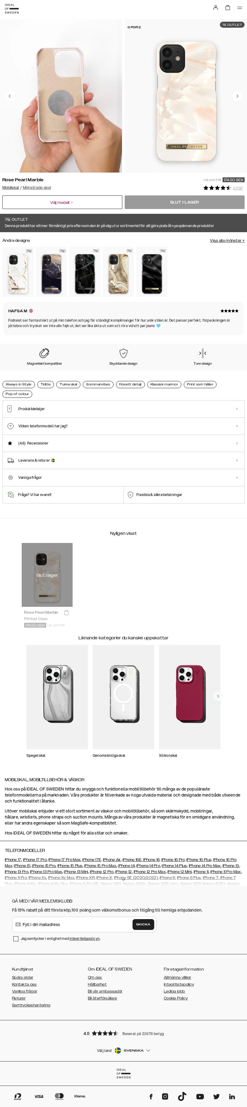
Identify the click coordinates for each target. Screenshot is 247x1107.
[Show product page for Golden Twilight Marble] (51, 272)
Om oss (95, 977)
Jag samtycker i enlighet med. (60, 938)
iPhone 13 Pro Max (46, 872)
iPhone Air (112, 860)
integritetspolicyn (85, 938)
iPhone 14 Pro (148, 866)
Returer (19, 998)
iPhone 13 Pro (16, 872)
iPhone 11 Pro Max (225, 872)
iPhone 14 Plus (174, 866)
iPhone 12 (123, 872)
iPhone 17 (13, 860)
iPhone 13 (231, 866)
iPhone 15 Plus (70, 866)
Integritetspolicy (179, 984)
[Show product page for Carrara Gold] (17, 272)
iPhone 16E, (133, 860)
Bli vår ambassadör (105, 991)
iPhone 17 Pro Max (64, 860)
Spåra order (22, 977)
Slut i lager (184, 202)
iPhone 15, (22, 866)
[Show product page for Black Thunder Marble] (84, 272)
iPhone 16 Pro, (173, 860)
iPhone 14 (126, 866)
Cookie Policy (176, 998)
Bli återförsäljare (102, 998)
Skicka (143, 924)
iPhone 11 (201, 872)
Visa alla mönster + (227, 241)
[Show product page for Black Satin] (151, 272)
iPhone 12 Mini (179, 872)
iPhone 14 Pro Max (205, 866)
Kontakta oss (24, 984)
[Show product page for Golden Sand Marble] (118, 272)
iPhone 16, (152, 860)
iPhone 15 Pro (43, 866)
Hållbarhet (97, 984)
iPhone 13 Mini (76, 872)
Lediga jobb (174, 991)
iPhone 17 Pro (35, 860)
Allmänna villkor (177, 977)
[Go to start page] (12, 9)
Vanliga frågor (24, 991)
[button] (123, 1033)
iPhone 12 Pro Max (150, 872)
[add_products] (66, 612)
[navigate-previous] (218, 696)
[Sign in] (216, 8)
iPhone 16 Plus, (199, 860)
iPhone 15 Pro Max (100, 866)
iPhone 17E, (92, 860)
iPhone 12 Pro (102, 872)
